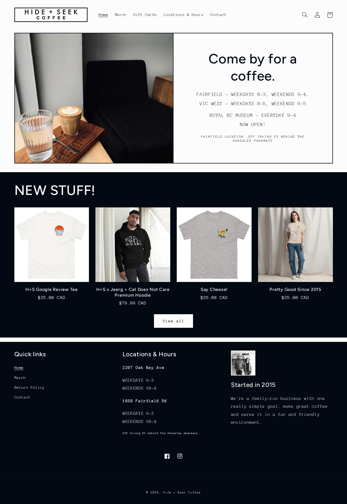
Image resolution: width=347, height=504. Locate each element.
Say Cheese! (214, 289)
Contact (22, 397)
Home (19, 367)
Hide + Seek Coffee (182, 492)
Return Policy (29, 387)
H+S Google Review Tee (51, 289)
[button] (305, 15)
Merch (20, 377)
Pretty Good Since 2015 (295, 289)
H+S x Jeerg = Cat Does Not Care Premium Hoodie (132, 292)
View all (173, 321)
